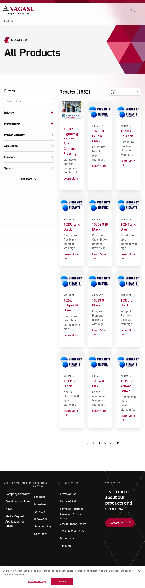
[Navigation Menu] (140, 10)
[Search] (133, 10)
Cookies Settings (37, 581)
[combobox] (29, 101)
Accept (62, 581)
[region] (72, 577)
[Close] (139, 571)
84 (118, 442)
